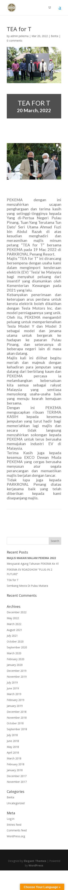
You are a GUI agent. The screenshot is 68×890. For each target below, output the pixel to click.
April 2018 (13, 752)
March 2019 (14, 694)
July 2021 (12, 635)
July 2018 (12, 735)
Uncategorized (16, 803)
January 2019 (15, 706)
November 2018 (17, 717)
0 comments (14, 40)
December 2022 (16, 612)
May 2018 (13, 747)
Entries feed (14, 824)
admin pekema (19, 36)
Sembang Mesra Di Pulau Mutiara (27, 585)
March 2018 (14, 758)
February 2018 (15, 764)
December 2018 (16, 711)
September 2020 (17, 647)
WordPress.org (16, 836)
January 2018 (15, 770)
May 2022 (13, 618)
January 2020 (15, 665)
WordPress (36, 865)
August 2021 (14, 630)
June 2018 (13, 741)
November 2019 (17, 676)
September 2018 (17, 729)
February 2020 (15, 659)
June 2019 (13, 688)
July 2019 (12, 682)
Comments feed (17, 830)
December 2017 (16, 776)
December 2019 (16, 670)
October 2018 (15, 723)
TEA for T (13, 580)
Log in (10, 819)
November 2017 (17, 782)
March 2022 (14, 624)
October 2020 (15, 641)
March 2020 (14, 653)
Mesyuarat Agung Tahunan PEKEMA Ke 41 (33, 563)
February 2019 (15, 700)
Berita (54, 36)
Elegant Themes (35, 861)
